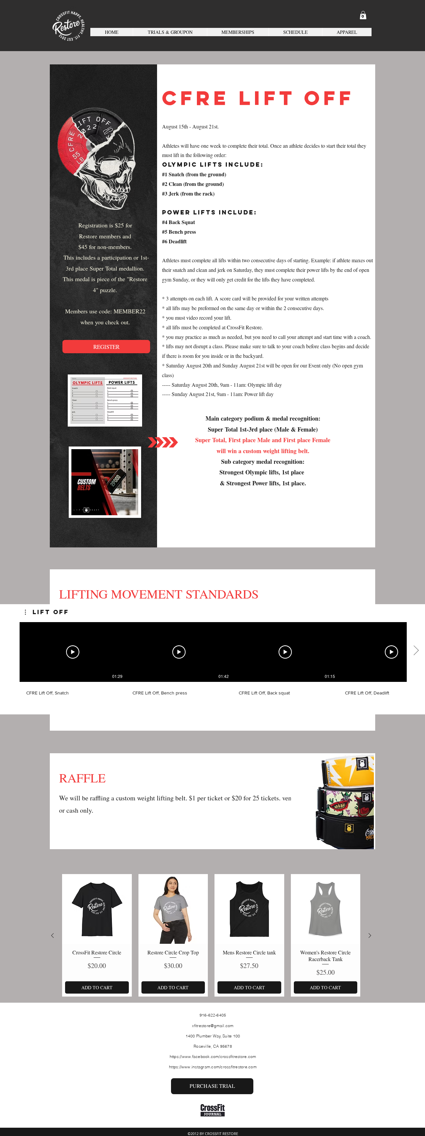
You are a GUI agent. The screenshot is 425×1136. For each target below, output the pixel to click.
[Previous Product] (52, 935)
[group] (211, 935)
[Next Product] (370, 935)
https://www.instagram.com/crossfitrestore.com (213, 1066)
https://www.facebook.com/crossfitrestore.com (213, 1056)
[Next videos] (416, 651)
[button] (363, 15)
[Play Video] (72, 652)
